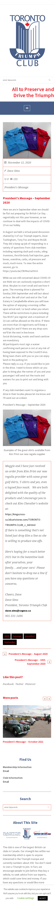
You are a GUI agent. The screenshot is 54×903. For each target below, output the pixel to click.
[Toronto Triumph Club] (27, 41)
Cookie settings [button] (25, 898)
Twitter (19, 684)
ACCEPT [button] (42, 898)
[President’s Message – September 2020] (27, 140)
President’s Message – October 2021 (23, 741)
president (30, 636)
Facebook (8, 684)
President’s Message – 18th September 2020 (30, 661)
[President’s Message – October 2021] (27, 721)
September (9, 642)
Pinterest (30, 684)
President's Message (16, 187)
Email (6, 771)
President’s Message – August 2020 (28, 654)
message (17, 636)
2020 (6, 636)
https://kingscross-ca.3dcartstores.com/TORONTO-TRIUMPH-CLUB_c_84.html (23, 520)
